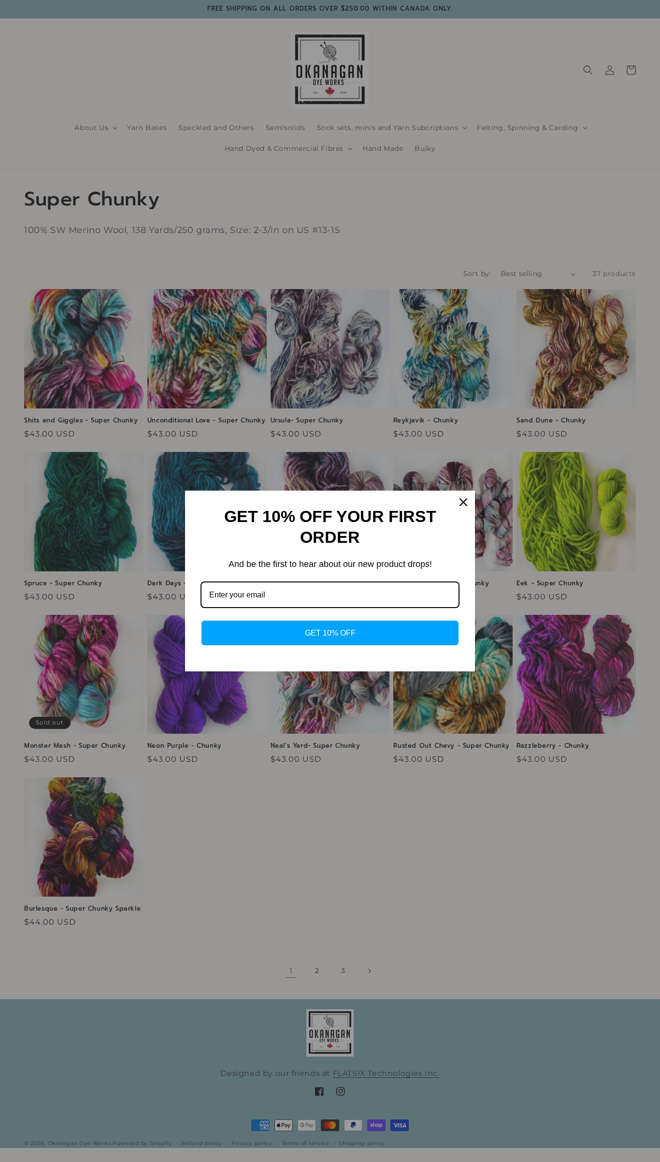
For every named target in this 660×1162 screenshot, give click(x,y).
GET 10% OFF (330, 633)
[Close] (463, 502)
